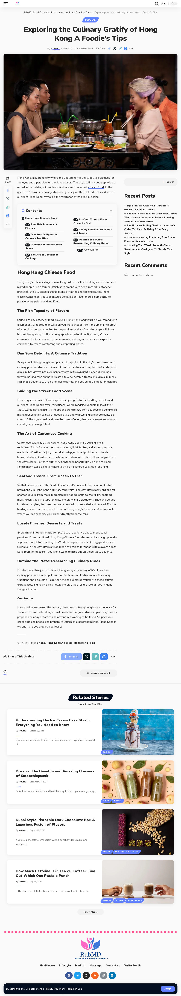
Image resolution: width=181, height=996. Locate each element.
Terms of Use (74, 989)
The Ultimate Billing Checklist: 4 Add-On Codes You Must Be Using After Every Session (150, 229)
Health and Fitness (126, 852)
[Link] (103, 975)
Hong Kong (38, 643)
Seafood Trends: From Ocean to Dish (90, 221)
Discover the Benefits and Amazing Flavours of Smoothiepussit (55, 773)
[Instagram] (86, 975)
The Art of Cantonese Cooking (42, 256)
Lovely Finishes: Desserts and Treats (92, 231)
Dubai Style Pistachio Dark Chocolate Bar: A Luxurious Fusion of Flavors (55, 822)
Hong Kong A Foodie (59, 643)
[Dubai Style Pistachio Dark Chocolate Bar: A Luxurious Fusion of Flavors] (138, 832)
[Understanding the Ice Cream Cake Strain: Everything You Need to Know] (138, 732)
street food (96, 187)
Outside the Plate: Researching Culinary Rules (91, 241)
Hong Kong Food (84, 643)
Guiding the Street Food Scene (43, 246)
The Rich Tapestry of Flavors (41, 226)
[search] (156, 3)
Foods (90, 20)
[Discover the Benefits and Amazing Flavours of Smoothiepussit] (138, 782)
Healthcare (135, 900)
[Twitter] (77, 975)
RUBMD (55, 48)
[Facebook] (69, 975)
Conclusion (91, 249)
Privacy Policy (53, 989)
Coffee (107, 900)
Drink (106, 800)
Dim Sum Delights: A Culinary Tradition (41, 236)
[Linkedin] (112, 975)
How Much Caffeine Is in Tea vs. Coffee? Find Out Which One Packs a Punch (55, 873)
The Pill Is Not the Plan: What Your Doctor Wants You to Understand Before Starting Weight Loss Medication (150, 217)
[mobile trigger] (7, 3)
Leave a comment (100, 673)
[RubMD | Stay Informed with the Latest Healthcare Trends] (18, 3)
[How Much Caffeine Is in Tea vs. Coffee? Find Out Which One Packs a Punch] (138, 882)
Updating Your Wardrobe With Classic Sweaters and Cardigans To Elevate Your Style (148, 249)
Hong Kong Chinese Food (41, 218)
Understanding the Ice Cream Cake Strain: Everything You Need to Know (53, 722)
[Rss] (95, 975)
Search (170, 181)
